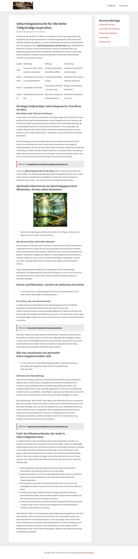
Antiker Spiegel (104, 37)
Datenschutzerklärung (87, 553)
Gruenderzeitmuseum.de (23, 5)
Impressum (75, 553)
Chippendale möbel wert (107, 24)
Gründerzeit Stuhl (104, 42)
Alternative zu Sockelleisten (108, 33)
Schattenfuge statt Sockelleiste (109, 29)
